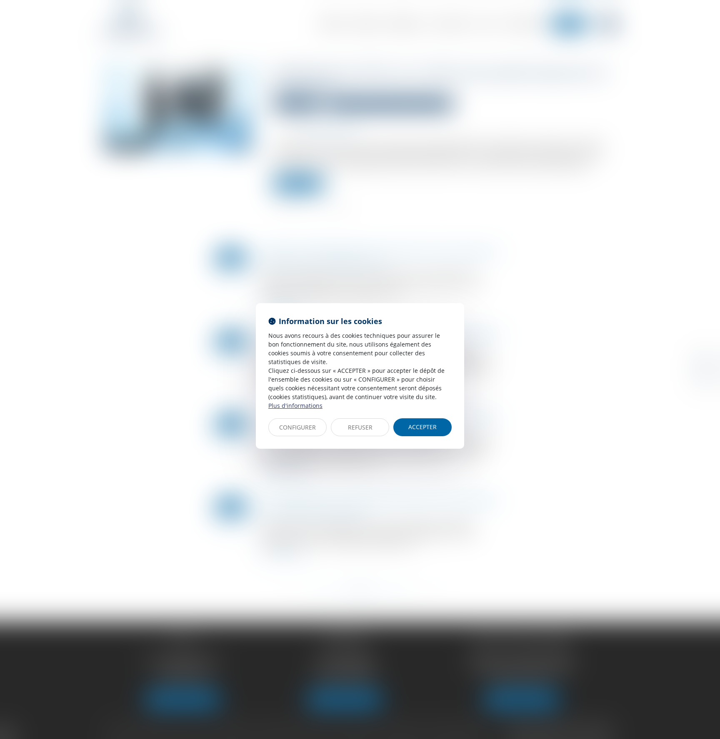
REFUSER (360, 427)
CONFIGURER (297, 427)
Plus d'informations (295, 406)
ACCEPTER (422, 427)
